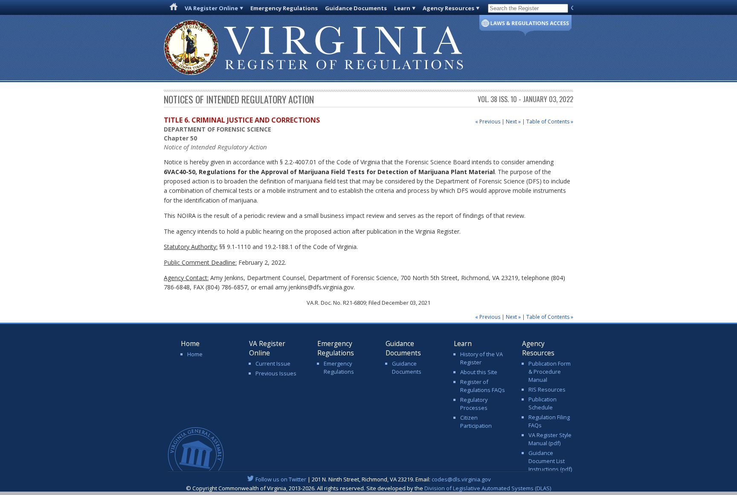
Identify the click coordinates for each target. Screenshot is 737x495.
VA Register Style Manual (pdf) (550, 439)
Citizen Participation (476, 421)
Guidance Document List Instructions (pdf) (550, 461)
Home (195, 354)
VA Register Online (211, 8)
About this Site (478, 372)
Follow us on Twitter (280, 479)
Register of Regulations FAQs (482, 386)
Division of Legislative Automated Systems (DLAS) (487, 488)
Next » (513, 121)
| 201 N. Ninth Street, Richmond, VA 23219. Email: (373, 479)
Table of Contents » (549, 121)
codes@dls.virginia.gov (461, 479)
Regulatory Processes (473, 404)
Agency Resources (448, 8)
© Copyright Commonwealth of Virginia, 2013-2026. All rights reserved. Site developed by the (368, 488)
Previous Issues (275, 373)
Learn (402, 8)
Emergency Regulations (284, 8)
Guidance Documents (356, 8)
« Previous (487, 121)
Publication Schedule (542, 403)
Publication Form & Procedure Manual (549, 371)
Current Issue (272, 363)
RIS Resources (547, 389)
